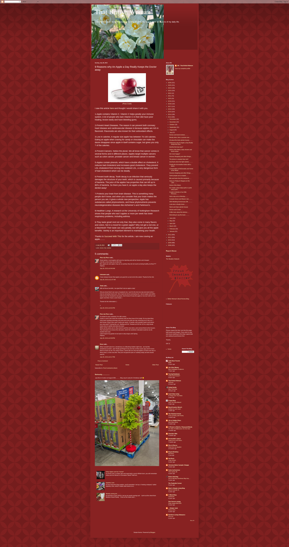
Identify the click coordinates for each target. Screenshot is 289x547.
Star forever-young (174, 501)
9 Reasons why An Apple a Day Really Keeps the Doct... (181, 143)
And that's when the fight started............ (181, 162)
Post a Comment (103, 361)
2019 (169, 101)
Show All (192, 520)
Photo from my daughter (175, 447)
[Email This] (112, 245)
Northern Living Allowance (176, 515)
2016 (169, 109)
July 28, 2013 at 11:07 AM (108, 279)
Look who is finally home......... (178, 204)
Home (127, 365)
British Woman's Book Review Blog (178, 299)
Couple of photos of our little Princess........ (177, 192)
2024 (169, 88)
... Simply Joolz (173, 508)
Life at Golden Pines (174, 420)
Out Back (171, 458)
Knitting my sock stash (174, 409)
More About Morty (173, 422)
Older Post (155, 365)
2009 (169, 243)
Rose (101, 344)
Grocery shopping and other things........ (181, 173)
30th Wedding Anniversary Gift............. (180, 202)
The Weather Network (172, 259)
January (172, 231)
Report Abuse (171, 251)
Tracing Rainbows (174, 374)
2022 (169, 93)
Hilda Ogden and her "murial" (115, 472)
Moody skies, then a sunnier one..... (180, 137)
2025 (169, 85)
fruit (105, 248)
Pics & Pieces (172, 445)
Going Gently (172, 387)
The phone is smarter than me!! (178, 159)
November (173, 122)
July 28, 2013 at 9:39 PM (107, 338)
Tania (101, 286)
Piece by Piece (104, 257)
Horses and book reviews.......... (178, 135)
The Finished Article (174, 414)
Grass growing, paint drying (175, 415)
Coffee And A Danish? (174, 375)
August (172, 130)
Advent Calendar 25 (173, 490)
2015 (169, 111)
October (172, 124)
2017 (169, 106)
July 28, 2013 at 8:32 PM (107, 308)
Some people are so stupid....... (178, 175)
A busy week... (172, 510)
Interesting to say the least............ (179, 215)
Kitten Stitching (173, 477)
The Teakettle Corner (175, 483)
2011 (169, 237)
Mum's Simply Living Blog (176, 488)
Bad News (171, 453)
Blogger (152, 532)
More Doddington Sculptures (176, 369)
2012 (169, 234)
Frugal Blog (172, 400)
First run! (170, 516)
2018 (169, 104)
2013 (169, 117)
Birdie (169, 362)
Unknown (103, 274)
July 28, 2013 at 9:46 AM (107, 268)
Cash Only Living (173, 394)
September (173, 127)
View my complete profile (182, 68)
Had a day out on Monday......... (178, 196)
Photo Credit (127, 104)
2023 (169, 90)
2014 (169, 114)
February (172, 229)
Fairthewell (171, 496)
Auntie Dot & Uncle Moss (175, 440)
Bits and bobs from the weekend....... (180, 178)
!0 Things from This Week (175, 395)
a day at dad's (172, 460)
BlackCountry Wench (175, 407)
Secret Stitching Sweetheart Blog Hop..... (179, 478)
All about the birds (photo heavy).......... (181, 140)
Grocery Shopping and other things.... (180, 156)
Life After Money (173, 367)
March (172, 226)
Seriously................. (102, 374)
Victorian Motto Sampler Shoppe (178, 465)
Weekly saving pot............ (113, 493)
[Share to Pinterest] (121, 245)
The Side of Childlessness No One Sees (179, 428)
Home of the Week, (175, 185)
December (173, 119)
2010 (169, 240)
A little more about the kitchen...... (179, 212)
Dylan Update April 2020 (174, 503)
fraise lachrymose (174, 470)
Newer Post (99, 365)
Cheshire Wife (172, 434)
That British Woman (122, 11)
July (171, 132)
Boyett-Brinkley (173, 452)
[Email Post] (108, 245)
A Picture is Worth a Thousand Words (180, 427)
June (171, 218)
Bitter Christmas (172, 389)
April (171, 223)
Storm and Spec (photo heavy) (178, 207)
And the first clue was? (176, 147)
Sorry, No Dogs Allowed (174, 402)
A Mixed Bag (172, 495)
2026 (169, 82)
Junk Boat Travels (174, 361)
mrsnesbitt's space (174, 438)
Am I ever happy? (174, 154)
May (171, 221)
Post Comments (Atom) (110, 368)
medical (109, 248)
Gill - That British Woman (185, 65)
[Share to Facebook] (119, 245)
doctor (101, 248)
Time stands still (172, 471)
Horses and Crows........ (176, 209)
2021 (169, 96)
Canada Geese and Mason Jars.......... (180, 199)
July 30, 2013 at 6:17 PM (107, 357)
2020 (169, 98)
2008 (169, 245)
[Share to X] (117, 245)
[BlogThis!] (114, 245)
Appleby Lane (110, 483)
